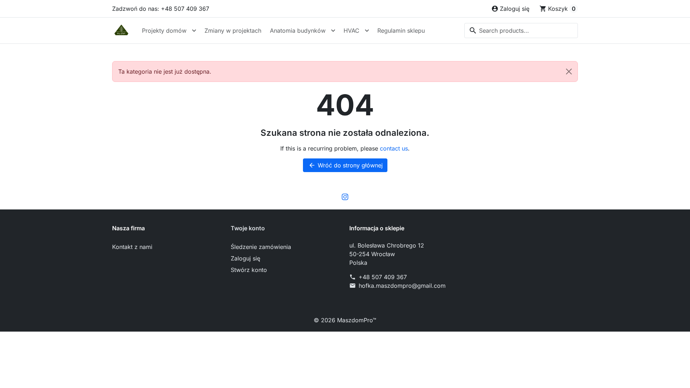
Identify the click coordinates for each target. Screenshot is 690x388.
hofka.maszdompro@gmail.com (402, 285)
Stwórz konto (249, 269)
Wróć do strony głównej (345, 165)
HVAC (351, 30)
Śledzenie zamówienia (261, 246)
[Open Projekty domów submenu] (194, 30)
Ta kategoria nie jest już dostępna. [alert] (164, 71)
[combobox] (521, 30)
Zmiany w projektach (232, 30)
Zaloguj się (245, 258)
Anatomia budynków (298, 30)
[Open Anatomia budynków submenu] (333, 30)
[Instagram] (345, 196)
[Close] (569, 71)
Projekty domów (164, 30)
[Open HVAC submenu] (367, 30)
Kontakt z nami (132, 246)
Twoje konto (248, 228)
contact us (394, 148)
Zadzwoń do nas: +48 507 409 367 (160, 8)
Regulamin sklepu (401, 30)
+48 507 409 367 (383, 277)
